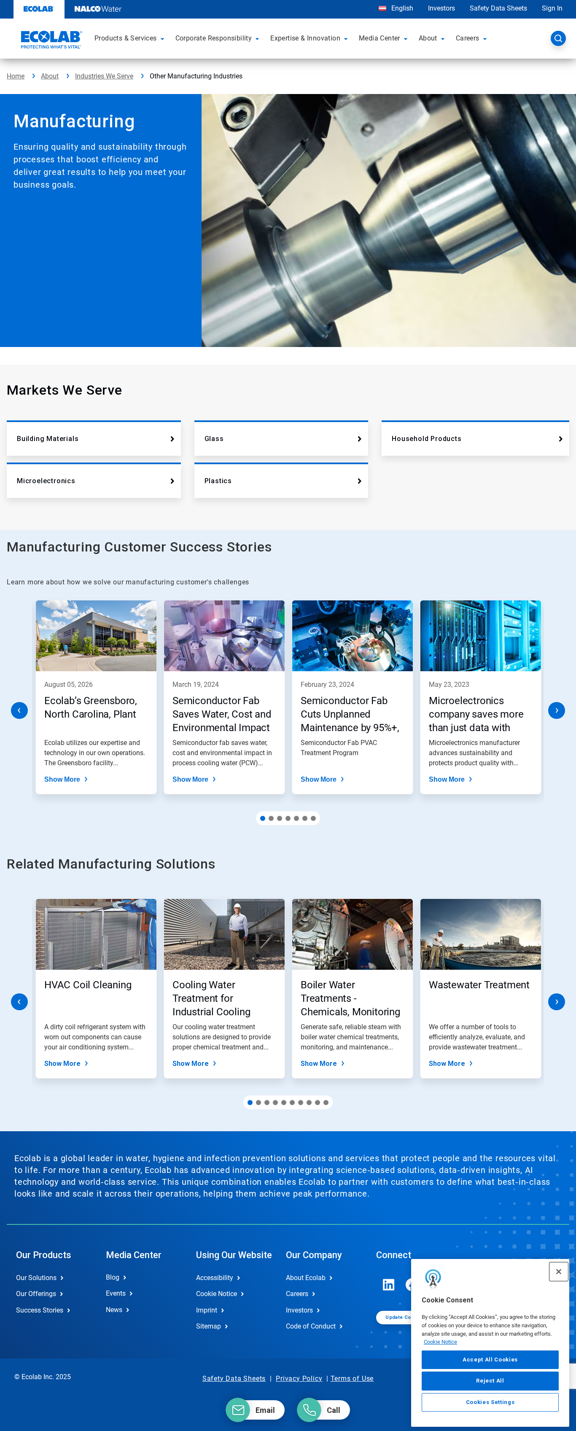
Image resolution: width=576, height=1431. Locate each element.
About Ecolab (306, 1278)
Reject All (490, 1380)
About (50, 76)
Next (556, 710)
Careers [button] (467, 38)
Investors (441, 8)
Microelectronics (46, 481)
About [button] (428, 38)
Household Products (426, 439)
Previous (19, 710)
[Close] (558, 1271)
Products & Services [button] (125, 38)
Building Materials (47, 439)
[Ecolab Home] (50, 41)
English (401, 8)
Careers (297, 1294)
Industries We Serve (104, 76)
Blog (112, 1277)
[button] (164, 38)
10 (325, 1102)
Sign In (552, 8)
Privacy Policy (299, 1379)
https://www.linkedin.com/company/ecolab (388, 1284)
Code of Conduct (311, 1326)
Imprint (206, 1310)
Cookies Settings (490, 1402)
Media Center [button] (379, 38)
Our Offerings (36, 1294)
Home (15, 76)
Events (116, 1293)
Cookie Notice (440, 1342)
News (114, 1310)
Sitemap (208, 1326)
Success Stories (39, 1310)
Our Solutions (36, 1278)
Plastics (218, 481)
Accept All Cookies (490, 1359)
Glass (214, 439)
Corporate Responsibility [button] (213, 38)
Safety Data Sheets (498, 8)
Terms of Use (352, 1379)
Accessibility (214, 1278)
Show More (62, 779)
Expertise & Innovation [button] (305, 38)
